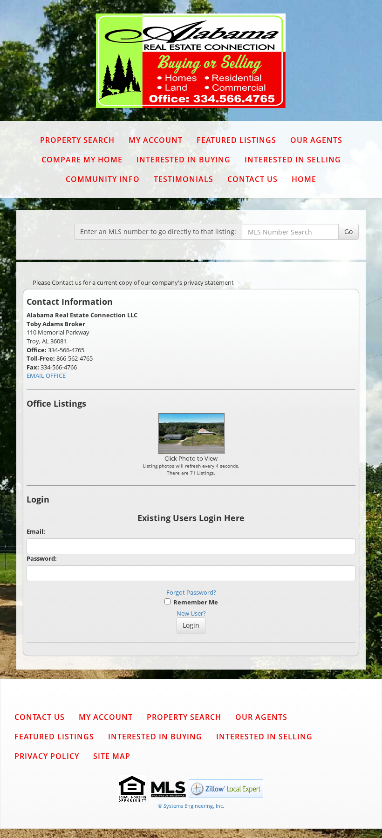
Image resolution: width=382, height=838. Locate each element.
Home (304, 179)
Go (348, 231)
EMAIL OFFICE (46, 375)
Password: (42, 558)
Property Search (77, 140)
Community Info (103, 179)
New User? (191, 613)
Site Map (111, 756)
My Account (156, 140)
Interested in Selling (293, 159)
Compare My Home (82, 159)
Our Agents (316, 140)
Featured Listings (236, 140)
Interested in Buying (183, 159)
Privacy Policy (46, 756)
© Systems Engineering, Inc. (191, 805)
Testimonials (183, 179)
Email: (36, 531)
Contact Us (252, 179)
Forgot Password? (191, 592)
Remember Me (194, 602)
